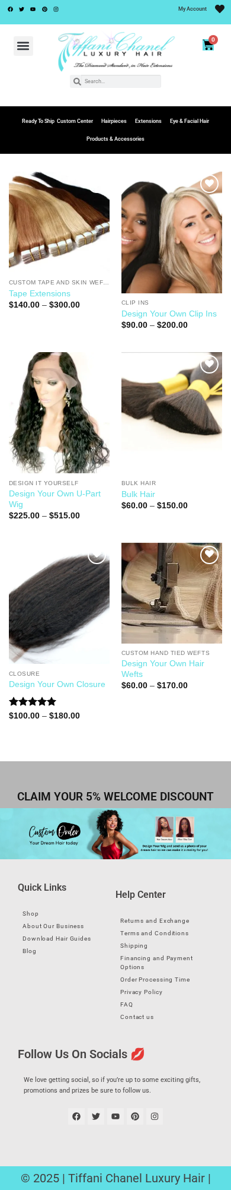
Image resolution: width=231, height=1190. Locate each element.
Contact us (137, 1017)
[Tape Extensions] (59, 222)
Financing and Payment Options (156, 962)
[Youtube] (33, 9)
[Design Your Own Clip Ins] (171, 232)
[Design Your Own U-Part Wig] (59, 412)
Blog (30, 951)
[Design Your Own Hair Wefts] (171, 593)
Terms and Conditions (154, 933)
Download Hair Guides (57, 938)
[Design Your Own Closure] (59, 603)
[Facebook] (10, 9)
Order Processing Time (155, 979)
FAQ (126, 1004)
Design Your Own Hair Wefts (162, 669)
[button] (23, 46)
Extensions (148, 121)
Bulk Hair (138, 494)
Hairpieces (114, 121)
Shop (31, 913)
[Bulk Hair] (171, 412)
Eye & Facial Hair (189, 121)
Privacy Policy (141, 992)
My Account (192, 9)
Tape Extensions (39, 293)
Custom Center (75, 121)
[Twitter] (21, 9)
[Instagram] (56, 9)
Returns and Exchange (155, 920)
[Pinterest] (44, 9)
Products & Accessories (115, 139)
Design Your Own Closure (57, 684)
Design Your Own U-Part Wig (55, 499)
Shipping (134, 945)
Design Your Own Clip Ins (169, 313)
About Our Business (53, 926)
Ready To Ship (38, 121)
